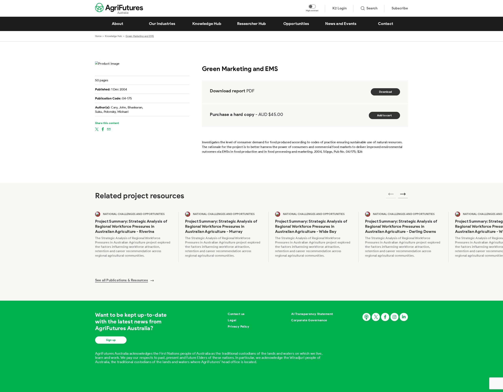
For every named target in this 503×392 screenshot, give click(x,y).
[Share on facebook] (103, 129)
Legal (232, 320)
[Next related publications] (403, 195)
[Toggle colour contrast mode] (312, 6)
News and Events (340, 23)
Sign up (111, 340)
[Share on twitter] (96, 129)
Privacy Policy (238, 326)
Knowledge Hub (206, 23)
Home (98, 36)
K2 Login (339, 8)
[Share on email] (108, 129)
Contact (385, 23)
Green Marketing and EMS (140, 36)
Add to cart (384, 115)
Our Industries (162, 23)
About (117, 23)
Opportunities (296, 23)
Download (385, 92)
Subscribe (400, 8)
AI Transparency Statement (312, 314)
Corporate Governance (309, 320)
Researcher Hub (251, 23)
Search (371, 8)
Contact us (236, 314)
